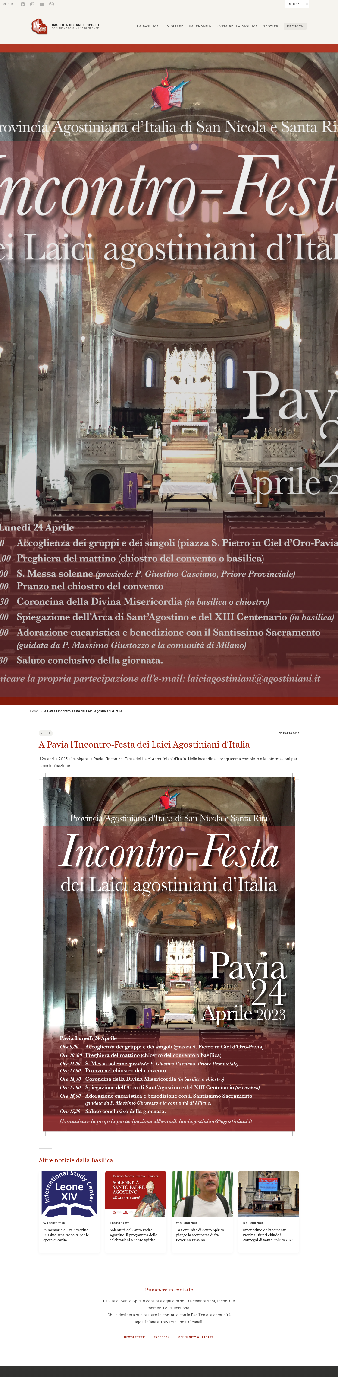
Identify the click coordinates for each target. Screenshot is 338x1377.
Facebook (162, 1337)
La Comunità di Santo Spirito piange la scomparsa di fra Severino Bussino (200, 1235)
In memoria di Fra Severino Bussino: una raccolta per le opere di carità (66, 1235)
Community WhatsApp (196, 1337)
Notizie (46, 733)
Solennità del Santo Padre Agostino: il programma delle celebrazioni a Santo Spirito (133, 1235)
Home (34, 711)
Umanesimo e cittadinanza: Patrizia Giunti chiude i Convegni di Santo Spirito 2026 (268, 1235)
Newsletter (134, 1337)
